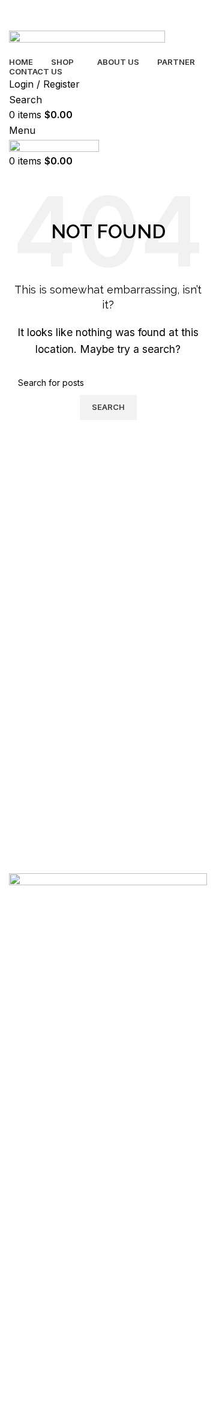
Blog (18, 1151)
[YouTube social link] (102, 1236)
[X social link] (48, 1236)
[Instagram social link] (75, 1236)
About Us (27, 1172)
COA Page (29, 1213)
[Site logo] (87, 41)
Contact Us (30, 1192)
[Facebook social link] (21, 1236)
